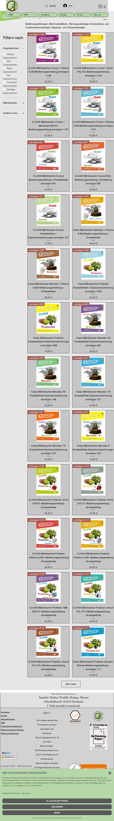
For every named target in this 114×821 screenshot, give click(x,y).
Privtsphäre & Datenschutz (11, 726)
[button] (103, 6)
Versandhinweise (8, 719)
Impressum (5, 712)
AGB (3, 723)
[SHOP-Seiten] (35, 15)
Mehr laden (70, 684)
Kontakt (4, 716)
